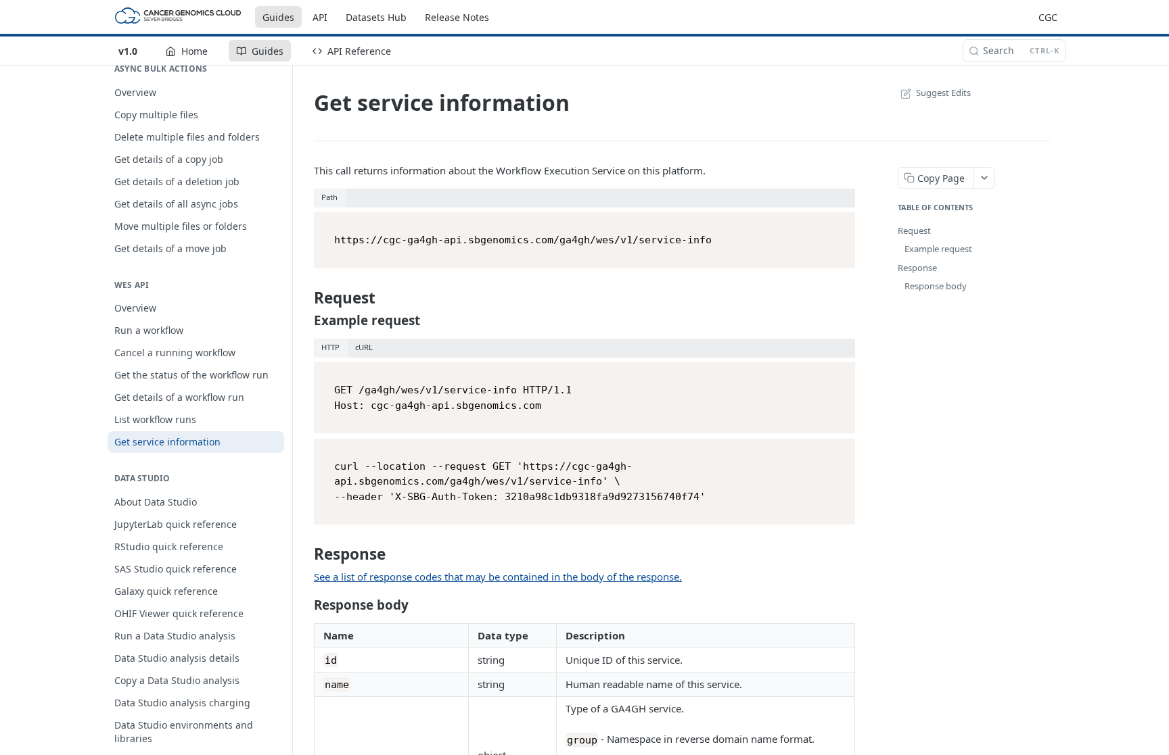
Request (914, 230)
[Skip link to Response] (305, 554)
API (320, 17)
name (337, 685)
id (331, 660)
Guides (278, 17)
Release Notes (457, 17)
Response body (935, 286)
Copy (839, 224)
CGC (1047, 17)
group (582, 739)
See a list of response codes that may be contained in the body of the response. (498, 576)
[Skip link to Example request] (305, 320)
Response (917, 268)
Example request (938, 249)
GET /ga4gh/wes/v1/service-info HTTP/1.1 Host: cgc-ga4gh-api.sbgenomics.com (453, 398)
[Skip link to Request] (305, 298)
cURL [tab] (364, 347)
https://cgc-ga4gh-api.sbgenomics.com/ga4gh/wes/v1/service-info (523, 240)
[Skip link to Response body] (305, 605)
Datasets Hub (376, 17)
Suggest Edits (943, 93)
